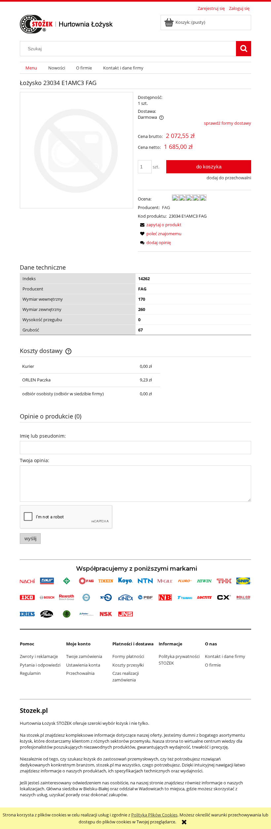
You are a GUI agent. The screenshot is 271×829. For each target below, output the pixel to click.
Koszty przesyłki (128, 665)
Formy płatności (128, 656)
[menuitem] (31, 68)
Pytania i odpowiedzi (40, 665)
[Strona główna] (66, 23)
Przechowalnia (80, 673)
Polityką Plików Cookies (154, 815)
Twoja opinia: (34, 460)
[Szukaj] (243, 48)
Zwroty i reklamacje (39, 656)
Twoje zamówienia (84, 656)
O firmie (213, 665)
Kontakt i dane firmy (225, 656)
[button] (159, 225)
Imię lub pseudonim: (43, 436)
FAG (166, 207)
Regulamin (30, 673)
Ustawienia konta (83, 665)
